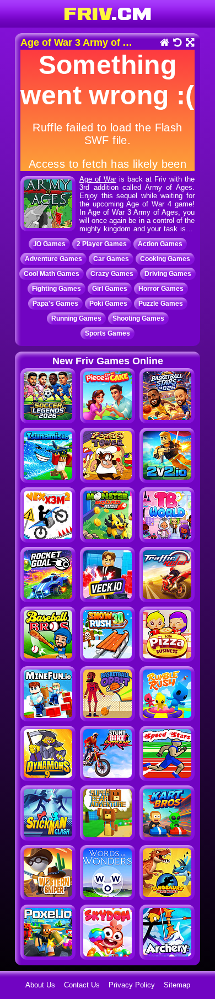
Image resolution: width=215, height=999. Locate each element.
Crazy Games (111, 274)
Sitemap (177, 985)
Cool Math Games (51, 274)
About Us (40, 985)
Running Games (76, 318)
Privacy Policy (132, 985)
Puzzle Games (160, 303)
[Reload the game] (176, 43)
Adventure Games (53, 259)
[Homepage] (164, 43)
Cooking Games (165, 259)
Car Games (111, 259)
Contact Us (82, 985)
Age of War (97, 179)
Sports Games (107, 333)
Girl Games (109, 289)
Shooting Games (138, 318)
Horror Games (161, 289)
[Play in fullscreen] (189, 43)
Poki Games (108, 303)
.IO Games (49, 244)
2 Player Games (102, 244)
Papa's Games (55, 303)
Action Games (160, 244)
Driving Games (167, 274)
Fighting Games (56, 289)
